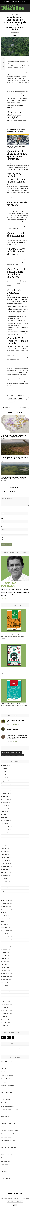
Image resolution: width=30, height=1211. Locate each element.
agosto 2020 (4, 985)
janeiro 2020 (4, 1007)
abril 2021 (3, 961)
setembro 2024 (5, 836)
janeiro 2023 (4, 897)
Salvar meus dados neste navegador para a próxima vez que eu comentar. (12, 538)
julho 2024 (4, 842)
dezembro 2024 (5, 826)
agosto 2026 (4, 765)
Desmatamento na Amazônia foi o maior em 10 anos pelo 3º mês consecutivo (14, 478)
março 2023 (4, 891)
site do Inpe (16, 264)
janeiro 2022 (4, 933)
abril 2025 (3, 814)
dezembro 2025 (5, 790)
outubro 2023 (4, 869)
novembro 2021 (5, 939)
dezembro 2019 (5, 1010)
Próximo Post (24, 407)
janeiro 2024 (4, 860)
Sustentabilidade (20, 755)
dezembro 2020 (5, 973)
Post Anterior (5, 407)
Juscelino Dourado (10, 1106)
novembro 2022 (5, 903)
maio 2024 (4, 848)
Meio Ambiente (15, 32)
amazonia (12, 395)
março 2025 (4, 817)
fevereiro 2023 (5, 894)
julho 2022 (4, 915)
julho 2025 (4, 805)
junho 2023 (4, 881)
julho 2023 (4, 878)
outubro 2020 (4, 979)
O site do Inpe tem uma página (14, 280)
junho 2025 (4, 808)
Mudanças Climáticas (6, 755)
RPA (10, 1161)
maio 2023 (3, 884)
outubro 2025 (4, 796)
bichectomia (10, 1137)
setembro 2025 (5, 799)
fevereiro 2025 (5, 820)
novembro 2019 (5, 1013)
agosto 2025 (4, 802)
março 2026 (4, 780)
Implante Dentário (5, 1175)
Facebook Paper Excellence (6, 1102)
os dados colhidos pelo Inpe (21, 95)
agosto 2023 (4, 875)
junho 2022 (4, 918)
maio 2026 (3, 774)
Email (2, 518)
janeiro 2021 (4, 970)
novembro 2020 (5, 976)
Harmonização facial (5, 1116)
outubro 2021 (4, 943)
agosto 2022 (4, 912)
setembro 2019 (5, 1019)
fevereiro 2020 (5, 1004)
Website (3, 526)
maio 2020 (4, 995)
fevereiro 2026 (5, 784)
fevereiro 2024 (5, 857)
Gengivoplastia (4, 1171)
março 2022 (4, 927)
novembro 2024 (5, 829)
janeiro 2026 (4, 787)
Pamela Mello (8, 1144)
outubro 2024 (4, 832)
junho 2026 (4, 771)
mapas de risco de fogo (17, 242)
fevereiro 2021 (5, 967)
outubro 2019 (4, 1016)
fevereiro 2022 (5, 930)
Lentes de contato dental (6, 1099)
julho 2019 (3, 1025)
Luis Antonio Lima (8, 1061)
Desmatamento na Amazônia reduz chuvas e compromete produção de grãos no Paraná (17, 737)
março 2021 (4, 964)
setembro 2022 (5, 909)
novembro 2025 (5, 793)
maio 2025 (3, 811)
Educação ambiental (5, 752)
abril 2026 (3, 777)
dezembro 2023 (5, 863)
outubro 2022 (4, 906)
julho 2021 (3, 952)
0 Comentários (16, 724)
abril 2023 (3, 888)
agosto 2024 (4, 839)
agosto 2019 (4, 1022)
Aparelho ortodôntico (5, 1181)
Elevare (2, 1095)
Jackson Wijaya (6, 1168)
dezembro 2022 (5, 900)
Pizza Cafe (3, 1082)
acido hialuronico (11, 1140)
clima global (20, 395)
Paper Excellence (9, 1075)
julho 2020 (4, 988)
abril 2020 (3, 998)
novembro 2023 (5, 866)
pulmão (20, 398)
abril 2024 (3, 851)
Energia (12, 752)
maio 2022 (3, 921)
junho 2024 (4, 845)
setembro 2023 (5, 872)
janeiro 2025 (4, 823)
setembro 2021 (5, 946)
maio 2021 (3, 958)
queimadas (11, 401)
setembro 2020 (5, 982)
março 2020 (4, 1001)
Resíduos (13, 755)
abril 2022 (3, 924)
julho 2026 (4, 768)
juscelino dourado (12, 398)
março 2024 (4, 854)
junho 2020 (4, 992)
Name (3, 510)
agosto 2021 (4, 949)
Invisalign (3, 1113)
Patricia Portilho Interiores (6, 1065)
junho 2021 (4, 955)
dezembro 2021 (5, 936)
